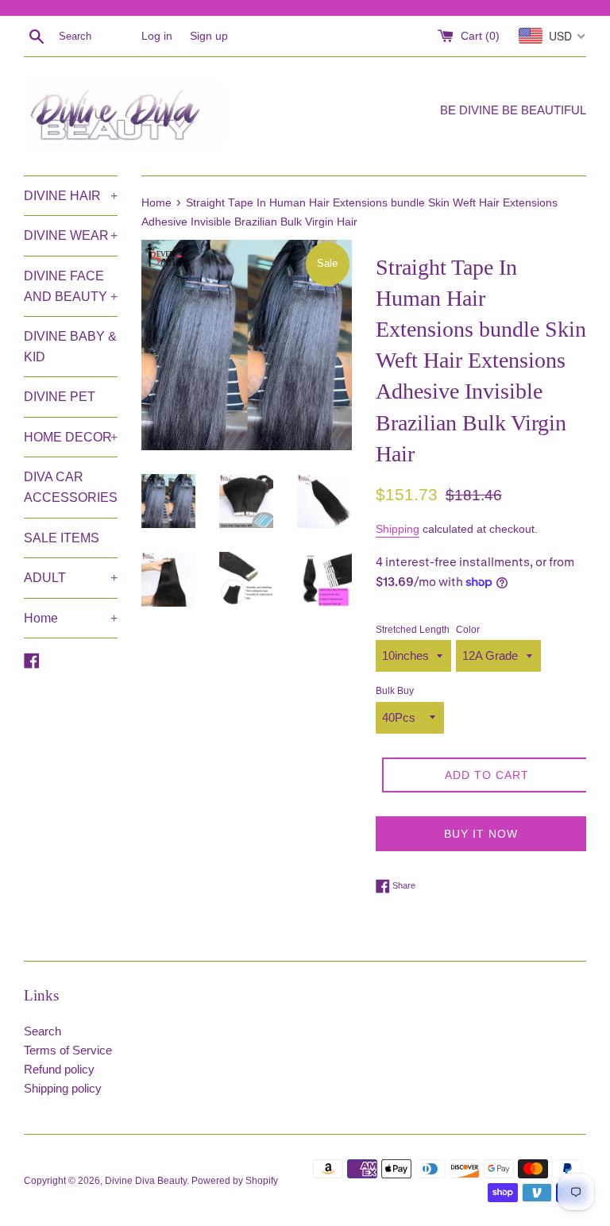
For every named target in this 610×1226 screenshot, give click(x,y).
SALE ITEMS (61, 538)
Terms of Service (68, 1050)
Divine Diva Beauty (146, 1180)
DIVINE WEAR (71, 235)
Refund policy (59, 1069)
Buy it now (481, 833)
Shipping (397, 528)
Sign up (209, 36)
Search (42, 1031)
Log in (156, 36)
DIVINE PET (59, 396)
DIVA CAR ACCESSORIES (71, 487)
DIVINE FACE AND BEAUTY (71, 286)
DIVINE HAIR (71, 195)
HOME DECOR (71, 437)
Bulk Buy (395, 690)
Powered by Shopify (234, 1180)
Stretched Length (413, 629)
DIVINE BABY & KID (70, 347)
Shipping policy (63, 1088)
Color (468, 629)
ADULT (71, 577)
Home (71, 618)
